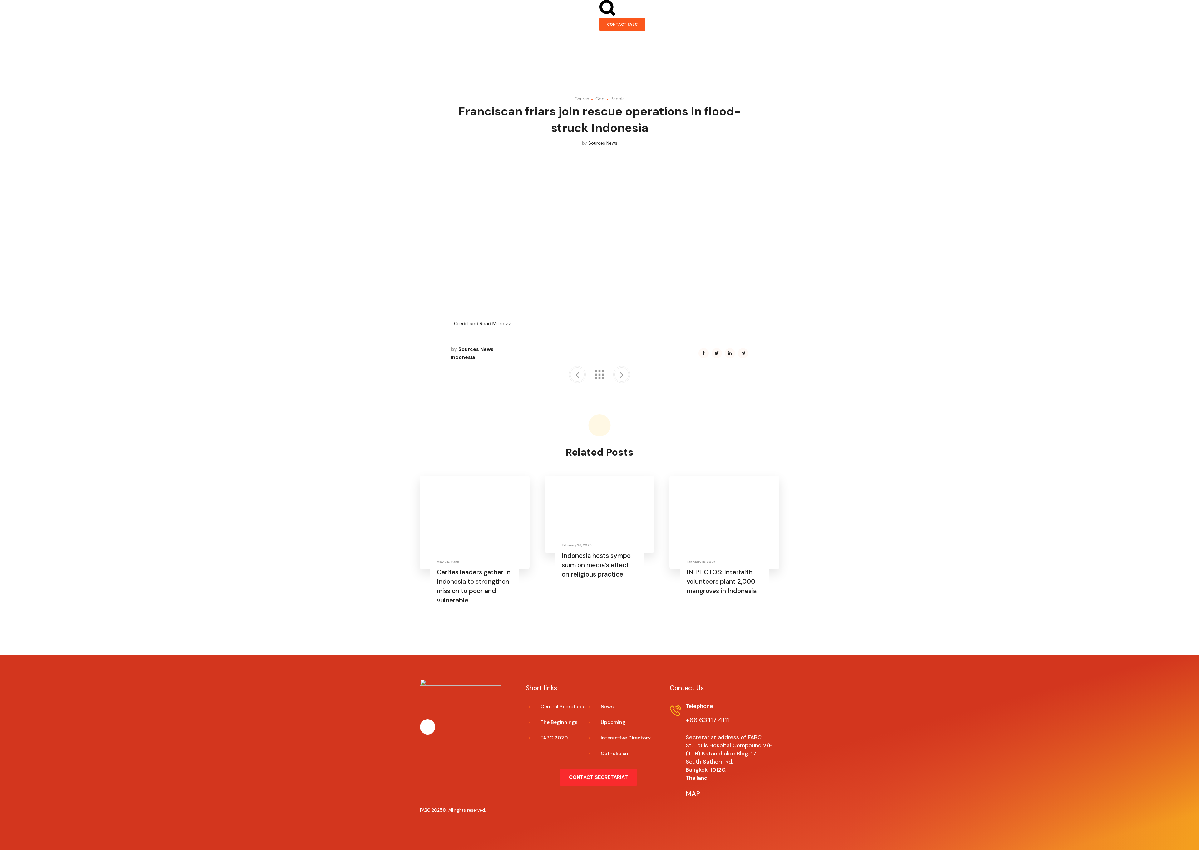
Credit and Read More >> (482, 323)
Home (429, 63)
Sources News (602, 143)
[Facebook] (427, 727)
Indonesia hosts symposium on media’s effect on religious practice (598, 565)
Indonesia (463, 357)
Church (582, 98)
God (599, 98)
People (618, 98)
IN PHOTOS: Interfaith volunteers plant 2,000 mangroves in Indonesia (722, 581)
